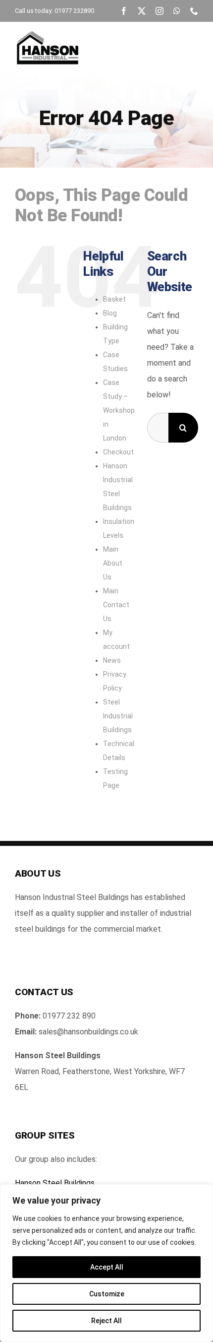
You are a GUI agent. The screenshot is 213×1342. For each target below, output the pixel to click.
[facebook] (124, 11)
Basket (114, 299)
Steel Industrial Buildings (118, 716)
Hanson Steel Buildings (55, 1183)
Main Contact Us (116, 605)
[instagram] (159, 11)
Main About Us (112, 563)
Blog (110, 313)
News (112, 660)
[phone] (194, 11)
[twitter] (142, 11)
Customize (106, 1294)
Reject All (106, 1321)
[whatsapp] (176, 11)
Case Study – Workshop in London (119, 410)
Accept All (106, 1267)
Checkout (118, 452)
